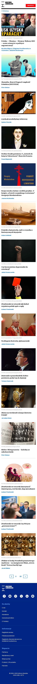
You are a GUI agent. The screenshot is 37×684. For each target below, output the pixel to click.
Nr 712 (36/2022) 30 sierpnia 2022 (11, 79)
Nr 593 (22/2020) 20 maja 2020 (10, 227)
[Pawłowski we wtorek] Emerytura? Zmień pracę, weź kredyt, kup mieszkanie (18, 488)
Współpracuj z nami (8, 655)
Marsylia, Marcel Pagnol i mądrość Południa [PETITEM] (15, 83)
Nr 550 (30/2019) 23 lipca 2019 (10, 446)
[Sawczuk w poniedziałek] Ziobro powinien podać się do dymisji (14, 377)
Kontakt (4, 611)
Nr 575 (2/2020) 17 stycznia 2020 (11, 338)
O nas (3, 607)
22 (21, 576)
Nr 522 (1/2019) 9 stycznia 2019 (11, 557)
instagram (15, 596)
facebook (4, 596)
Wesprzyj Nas (6, 659)
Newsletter (5, 614)
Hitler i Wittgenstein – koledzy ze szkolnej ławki (15, 451)
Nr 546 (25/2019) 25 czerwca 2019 (12, 483)
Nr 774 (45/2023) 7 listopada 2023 (11, 38)
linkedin (27, 596)
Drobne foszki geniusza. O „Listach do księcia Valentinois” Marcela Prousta (17, 155)
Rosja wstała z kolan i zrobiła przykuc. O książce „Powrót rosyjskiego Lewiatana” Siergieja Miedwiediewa (18, 193)
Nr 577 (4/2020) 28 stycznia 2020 (11, 301)
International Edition (8, 618)
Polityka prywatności (8, 636)
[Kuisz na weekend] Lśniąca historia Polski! (16, 414)
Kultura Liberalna (7, 4)
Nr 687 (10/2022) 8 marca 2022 (10, 116)
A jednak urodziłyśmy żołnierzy (14, 119)
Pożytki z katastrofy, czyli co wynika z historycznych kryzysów (17, 231)
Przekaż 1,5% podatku (9, 662)
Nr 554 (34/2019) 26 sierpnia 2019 (11, 372)
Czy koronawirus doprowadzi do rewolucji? (14, 268)
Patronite (5, 665)
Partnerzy (5, 652)
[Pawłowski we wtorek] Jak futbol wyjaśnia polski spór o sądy (15, 305)
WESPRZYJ (30, 5)
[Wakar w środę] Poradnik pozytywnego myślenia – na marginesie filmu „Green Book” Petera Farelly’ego (17, 563)
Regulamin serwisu (7, 632)
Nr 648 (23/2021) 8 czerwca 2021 (11, 150)
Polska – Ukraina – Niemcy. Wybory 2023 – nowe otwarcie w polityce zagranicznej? (18, 43)
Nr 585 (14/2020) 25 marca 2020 (11, 264)
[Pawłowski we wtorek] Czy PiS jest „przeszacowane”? (15, 525)
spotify (32, 596)
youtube (9, 596)
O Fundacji (5, 621)
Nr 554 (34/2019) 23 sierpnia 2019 (11, 409)
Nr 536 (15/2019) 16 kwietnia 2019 (11, 520)
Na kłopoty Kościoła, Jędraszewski (15, 341)
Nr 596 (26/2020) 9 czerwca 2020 (11, 188)
